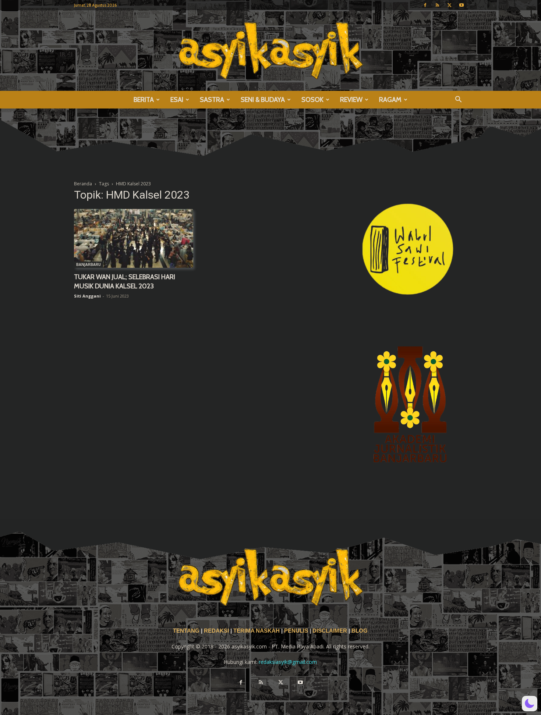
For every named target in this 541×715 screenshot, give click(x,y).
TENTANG (187, 631)
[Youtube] (461, 5)
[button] (458, 100)
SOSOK (312, 100)
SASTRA (212, 100)
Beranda (83, 184)
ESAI (176, 100)
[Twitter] (449, 5)
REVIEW (351, 100)
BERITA (144, 100)
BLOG (359, 631)
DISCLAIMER (329, 631)
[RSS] (437, 5)
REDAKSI (216, 631)
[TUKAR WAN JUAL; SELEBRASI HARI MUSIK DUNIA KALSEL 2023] (133, 238)
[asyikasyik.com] (270, 50)
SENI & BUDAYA (263, 100)
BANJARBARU (88, 264)
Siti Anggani (87, 296)
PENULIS (297, 631)
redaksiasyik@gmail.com (288, 661)
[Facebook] (425, 5)
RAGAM (390, 100)
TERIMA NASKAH (257, 631)
